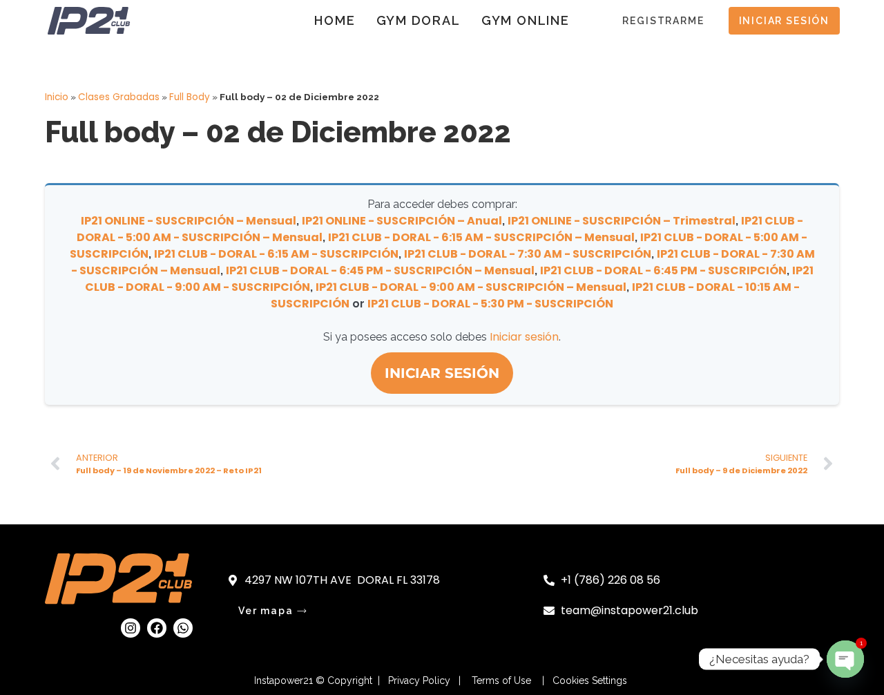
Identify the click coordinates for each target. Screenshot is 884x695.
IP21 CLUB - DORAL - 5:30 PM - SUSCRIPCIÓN (490, 304)
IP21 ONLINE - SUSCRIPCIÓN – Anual (402, 221)
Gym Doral (418, 20)
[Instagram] (130, 628)
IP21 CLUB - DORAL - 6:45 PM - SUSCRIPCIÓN (663, 270)
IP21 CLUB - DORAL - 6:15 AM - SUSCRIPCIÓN (276, 254)
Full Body (189, 97)
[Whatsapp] (183, 628)
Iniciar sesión (524, 337)
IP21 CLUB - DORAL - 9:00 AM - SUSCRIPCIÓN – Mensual (471, 287)
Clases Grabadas (119, 97)
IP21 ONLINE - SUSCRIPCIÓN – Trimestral (622, 221)
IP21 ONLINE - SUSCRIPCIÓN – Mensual (188, 221)
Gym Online (525, 20)
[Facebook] (156, 628)
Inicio (56, 97)
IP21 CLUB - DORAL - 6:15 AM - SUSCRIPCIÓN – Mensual (481, 237)
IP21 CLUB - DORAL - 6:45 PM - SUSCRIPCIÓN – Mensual (380, 270)
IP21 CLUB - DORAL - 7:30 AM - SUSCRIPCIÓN (527, 254)
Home (334, 20)
